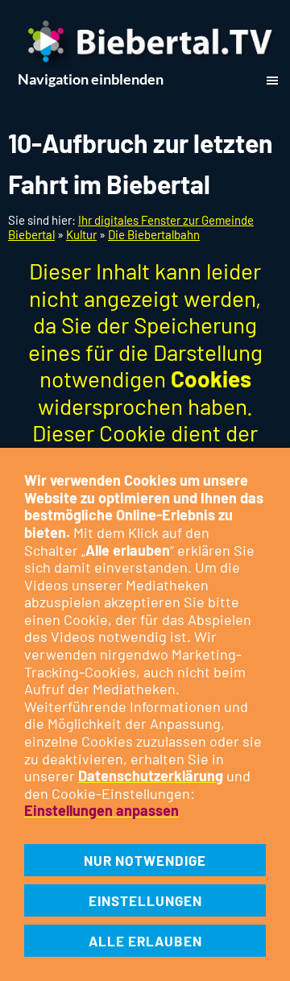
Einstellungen (145, 900)
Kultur (81, 234)
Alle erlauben (145, 941)
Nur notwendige (145, 860)
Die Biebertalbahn (154, 234)
